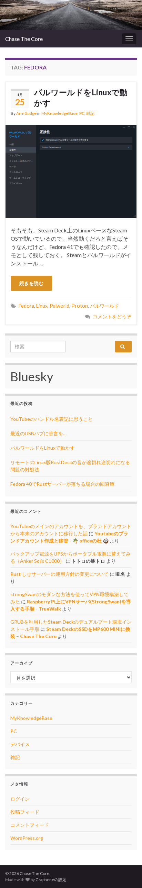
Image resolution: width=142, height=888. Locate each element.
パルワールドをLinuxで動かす (81, 97)
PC (81, 113)
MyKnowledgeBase (59, 113)
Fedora (26, 306)
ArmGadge (26, 113)
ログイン (20, 799)
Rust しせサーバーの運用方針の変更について (59, 574)
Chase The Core (24, 38)
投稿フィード (24, 812)
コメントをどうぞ (112, 316)
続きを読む (31, 283)
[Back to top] (126, 872)
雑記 (90, 113)
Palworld (59, 306)
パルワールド (104, 306)
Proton (79, 306)
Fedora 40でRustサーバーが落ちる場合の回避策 (62, 484)
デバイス (20, 744)
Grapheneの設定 (51, 879)
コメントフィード (29, 825)
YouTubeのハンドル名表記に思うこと (51, 419)
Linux (42, 306)
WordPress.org (26, 838)
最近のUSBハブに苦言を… (38, 433)
